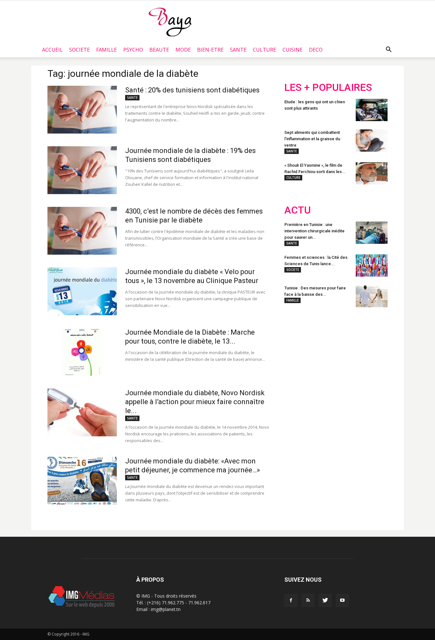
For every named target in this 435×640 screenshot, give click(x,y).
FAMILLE (106, 49)
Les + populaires (328, 87)
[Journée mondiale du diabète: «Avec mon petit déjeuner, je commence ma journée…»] (82, 481)
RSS (344, 354)
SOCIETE (79, 49)
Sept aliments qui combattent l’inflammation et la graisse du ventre (312, 139)
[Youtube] (342, 600)
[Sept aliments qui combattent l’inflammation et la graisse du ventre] (372, 140)
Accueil (52, 49)
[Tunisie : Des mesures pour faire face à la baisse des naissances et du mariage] (372, 296)
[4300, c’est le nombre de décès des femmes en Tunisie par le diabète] (82, 231)
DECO (316, 49)
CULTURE (264, 49)
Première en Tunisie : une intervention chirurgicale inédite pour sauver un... (314, 231)
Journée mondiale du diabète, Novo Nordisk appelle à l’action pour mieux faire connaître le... (195, 402)
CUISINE (292, 49)
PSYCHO (133, 49)
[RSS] (308, 600)
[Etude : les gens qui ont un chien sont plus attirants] (372, 110)
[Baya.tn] (170, 21)
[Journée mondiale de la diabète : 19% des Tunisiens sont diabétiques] (82, 170)
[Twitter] (325, 600)
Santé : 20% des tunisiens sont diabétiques (192, 90)
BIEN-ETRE (210, 49)
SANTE (238, 49)
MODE (183, 49)
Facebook (296, 354)
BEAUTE (159, 49)
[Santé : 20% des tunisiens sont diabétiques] (82, 110)
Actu (297, 210)
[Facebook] (290, 600)
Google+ (368, 354)
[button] (388, 49)
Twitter (320, 354)
